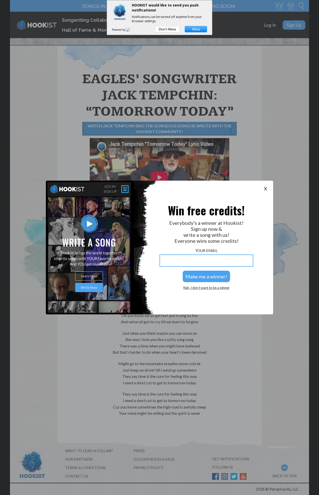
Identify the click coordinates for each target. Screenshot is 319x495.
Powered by (119, 29)
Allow (196, 29)
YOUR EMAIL (206, 250)
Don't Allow (167, 29)
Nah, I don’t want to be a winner (206, 287)
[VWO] (131, 29)
